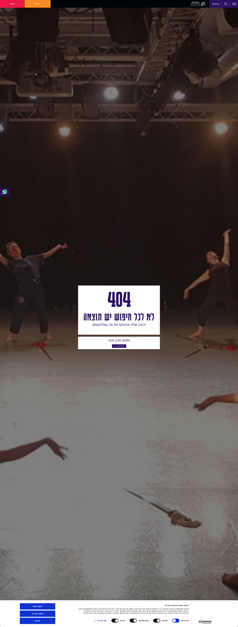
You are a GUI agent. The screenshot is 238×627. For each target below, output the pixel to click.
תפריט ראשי (234, 4)
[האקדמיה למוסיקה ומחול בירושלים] (198, 3)
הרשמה (38, 3)
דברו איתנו (4, 192)
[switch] (157, 621)
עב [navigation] (213, 4)
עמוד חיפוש (225, 3)
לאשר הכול (37, 606)
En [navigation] (216, 4)
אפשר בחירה (37, 614)
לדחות (37, 621)
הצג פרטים (102, 621)
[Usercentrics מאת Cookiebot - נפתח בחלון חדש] (205, 622)
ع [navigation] (218, 4)
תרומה (12, 3)
